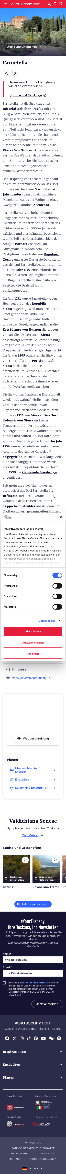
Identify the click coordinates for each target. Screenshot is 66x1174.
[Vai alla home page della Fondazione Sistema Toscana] (15, 1123)
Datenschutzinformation (35, 982)
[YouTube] (43, 1039)
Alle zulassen (33, 631)
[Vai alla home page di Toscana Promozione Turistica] (45, 1124)
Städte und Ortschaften (22, 848)
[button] (33, 1051)
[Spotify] (59, 1039)
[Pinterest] (36, 1039)
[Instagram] (22, 1039)
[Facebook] (7, 1039)
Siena (45, 335)
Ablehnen (33, 653)
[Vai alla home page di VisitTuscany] (25, 4)
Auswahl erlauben (33, 642)
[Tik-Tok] (28, 1039)
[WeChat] (51, 1039)
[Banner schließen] (61, 517)
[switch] (57, 586)
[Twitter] (15, 1039)
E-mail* (7, 967)
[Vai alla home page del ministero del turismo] (46, 1107)
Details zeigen (47, 620)
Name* (7, 953)
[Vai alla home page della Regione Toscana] (15, 1107)
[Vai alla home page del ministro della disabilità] (46, 1102)
